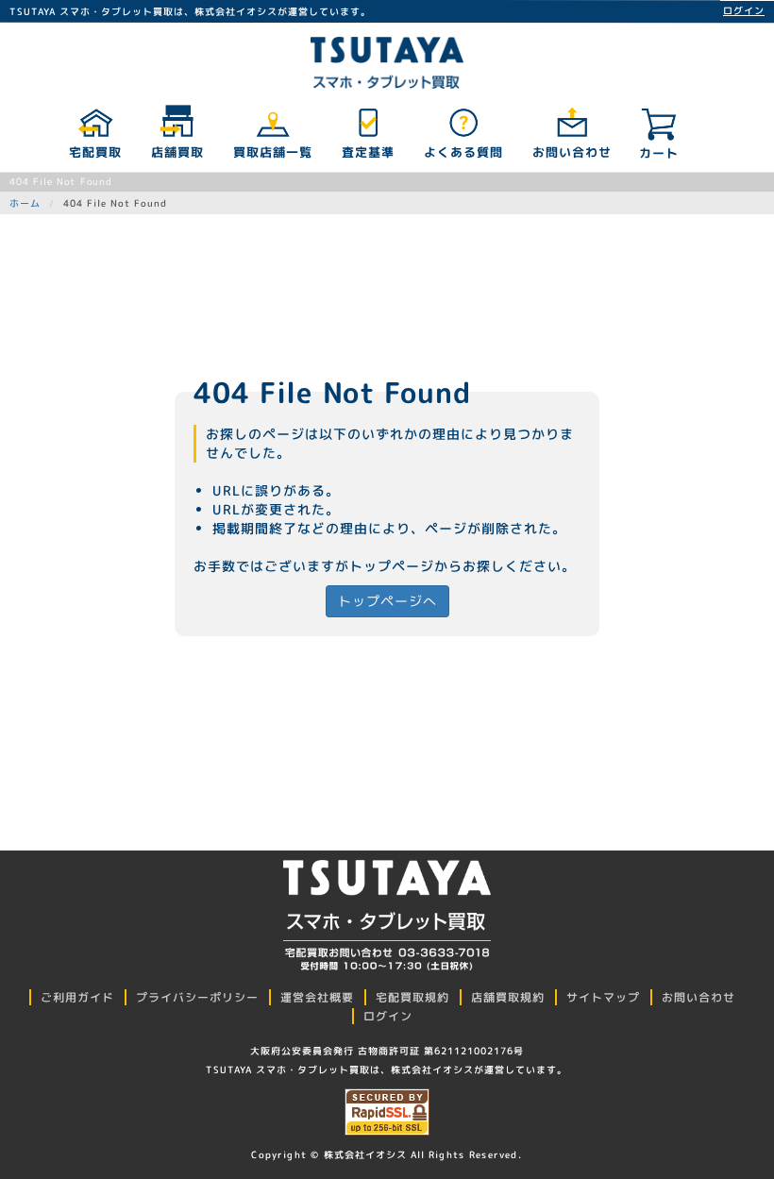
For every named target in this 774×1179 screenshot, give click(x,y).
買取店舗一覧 (271, 151)
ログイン (744, 10)
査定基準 (367, 151)
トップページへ (386, 601)
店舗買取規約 (508, 997)
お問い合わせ (571, 151)
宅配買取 (94, 151)
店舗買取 (176, 151)
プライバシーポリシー (197, 997)
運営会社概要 (317, 997)
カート (659, 152)
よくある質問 (462, 151)
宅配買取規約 (412, 997)
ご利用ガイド (77, 997)
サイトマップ (603, 997)
